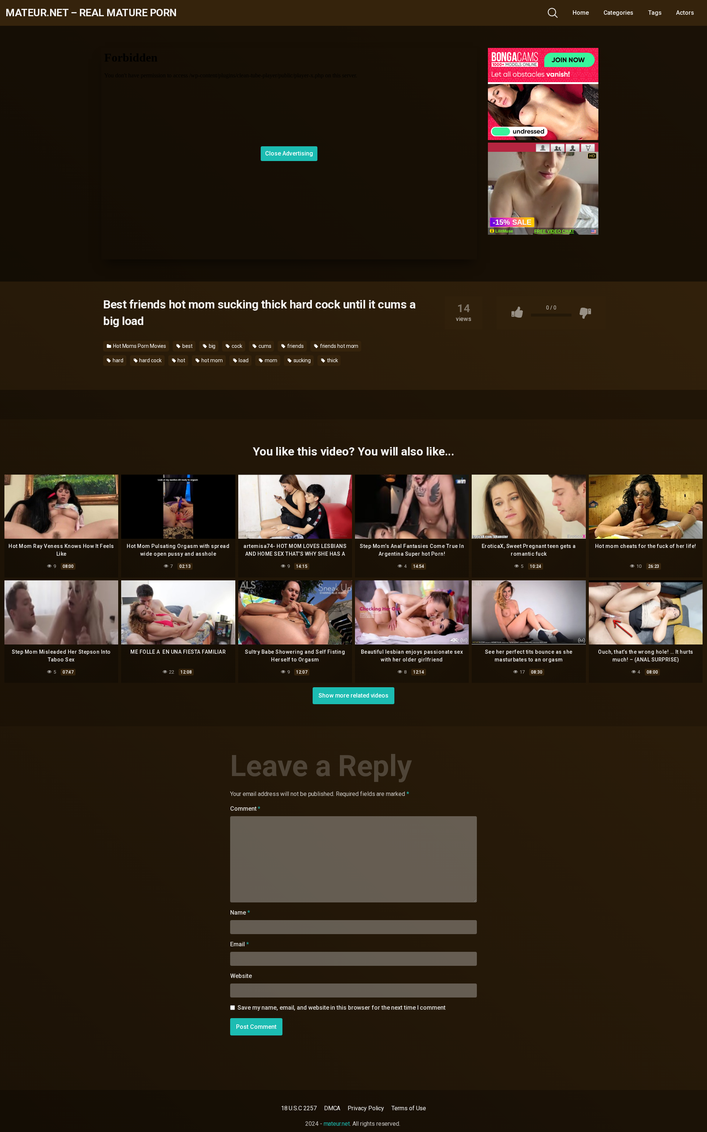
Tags (655, 12)
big (212, 346)
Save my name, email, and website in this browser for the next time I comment (342, 1007)
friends (294, 346)
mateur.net (337, 1123)
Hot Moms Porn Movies (139, 346)
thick (332, 360)
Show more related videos (353, 695)
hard (117, 360)
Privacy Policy (366, 1108)
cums (264, 346)
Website (241, 975)
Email (239, 944)
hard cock (149, 360)
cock (236, 346)
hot (181, 360)
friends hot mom (339, 346)
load (243, 360)
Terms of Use (408, 1108)
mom (270, 360)
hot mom (211, 360)
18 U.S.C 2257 (299, 1108)
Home (581, 12)
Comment (245, 808)
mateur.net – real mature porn (91, 13)
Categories (618, 12)
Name (240, 912)
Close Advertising (289, 153)
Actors (685, 12)
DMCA (332, 1108)
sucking (301, 360)
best (187, 346)
